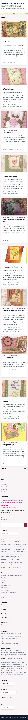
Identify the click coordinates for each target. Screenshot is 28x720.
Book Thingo (4, 577)
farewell (15, 547)
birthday (10, 106)
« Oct (2, 626)
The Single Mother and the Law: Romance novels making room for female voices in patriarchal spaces (13, 654)
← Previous (4, 468)
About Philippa (4, 482)
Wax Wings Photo (5, 597)
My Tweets (3, 700)
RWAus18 (22, 562)
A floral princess (8, 89)
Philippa (5, 59)
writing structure (15, 568)
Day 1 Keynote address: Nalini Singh (9, 643)
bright (14, 106)
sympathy (17, 418)
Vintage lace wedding (10, 176)
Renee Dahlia (4, 587)
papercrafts (13, 331)
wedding (16, 193)
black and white (22, 541)
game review (23, 547)
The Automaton (8, 358)
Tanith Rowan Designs (6, 595)
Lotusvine (3, 580)
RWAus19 (3, 565)
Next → (25, 468)
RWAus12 (19, 560)
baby (13, 541)
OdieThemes (25, 717)
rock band (7, 554)
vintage (13, 62)
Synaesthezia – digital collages (8, 592)
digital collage (10, 547)
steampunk (8, 62)
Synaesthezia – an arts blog (12, 3)
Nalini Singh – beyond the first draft (9, 638)
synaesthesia (14, 565)
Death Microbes (8, 42)
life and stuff (6, 217)
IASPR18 (4, 549)
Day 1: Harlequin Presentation (8, 641)
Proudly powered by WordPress (6, 717)
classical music (4, 547)
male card (17, 549)
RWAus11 (13, 560)
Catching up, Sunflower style (12, 267)
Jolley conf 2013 (11, 549)
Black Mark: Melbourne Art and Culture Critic (11, 575)
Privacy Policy (4, 487)
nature (20, 149)
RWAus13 (4, 562)
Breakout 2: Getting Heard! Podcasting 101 (11, 636)
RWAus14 (11, 562)
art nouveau (11, 329)
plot (4, 554)
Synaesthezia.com (5, 604)
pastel (2, 554)
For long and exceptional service (13, 310)
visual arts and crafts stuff (10, 39)
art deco (3, 541)
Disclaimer (3, 484)
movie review (9, 551)
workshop (7, 567)
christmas (23, 544)
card (17, 106)
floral (20, 106)
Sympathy (6, 401)
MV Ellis (3, 582)
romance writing (8, 557)
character (19, 544)
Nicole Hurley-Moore (6, 585)
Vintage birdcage (8, 445)
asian (10, 541)
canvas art (11, 238)
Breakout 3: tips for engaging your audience (11, 633)
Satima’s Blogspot (5, 590)
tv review (18, 565)
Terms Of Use (4, 491)
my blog (14, 551)
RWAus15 (16, 562)
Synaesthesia (4, 489)
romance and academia (17, 554)
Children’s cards (8, 132)
